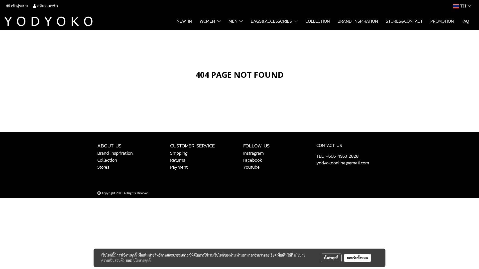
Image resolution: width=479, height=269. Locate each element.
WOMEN (208, 21)
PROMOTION (442, 21)
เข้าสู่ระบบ (19, 6)
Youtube (251, 167)
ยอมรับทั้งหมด (357, 258)
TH (463, 5)
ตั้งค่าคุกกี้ (331, 258)
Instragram (253, 153)
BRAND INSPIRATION (358, 21)
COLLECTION (317, 21)
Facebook (252, 160)
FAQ (465, 21)
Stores (103, 167)
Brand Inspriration (115, 153)
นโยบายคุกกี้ (142, 260)
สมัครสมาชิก (47, 6)
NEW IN (184, 21)
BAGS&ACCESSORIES (272, 21)
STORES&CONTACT (404, 21)
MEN (234, 21)
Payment (179, 167)
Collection (107, 160)
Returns (177, 160)
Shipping (179, 153)
